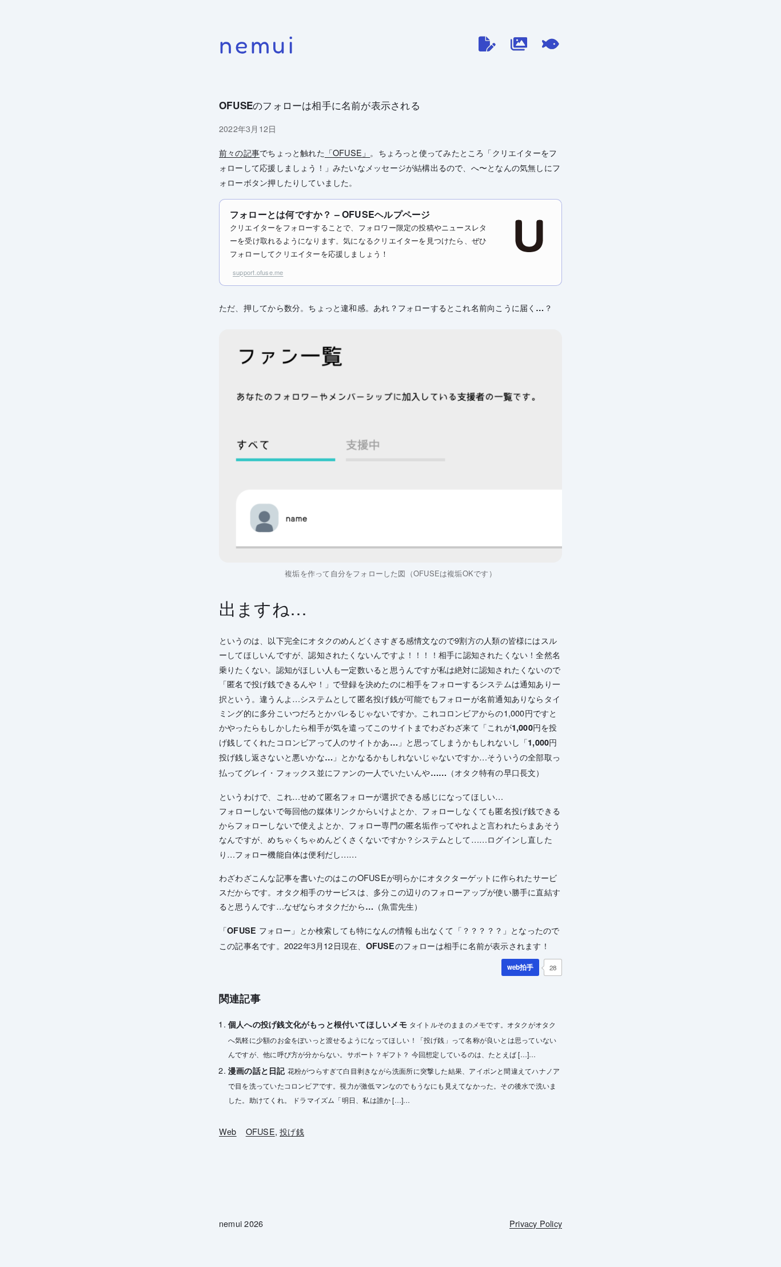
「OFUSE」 (347, 152)
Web (228, 1131)
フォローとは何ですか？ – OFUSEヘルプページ (330, 214)
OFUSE (260, 1131)
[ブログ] (487, 44)
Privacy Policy (535, 1223)
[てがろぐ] (550, 44)
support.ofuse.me (258, 272)
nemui (257, 44)
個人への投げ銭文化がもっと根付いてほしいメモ (317, 1024)
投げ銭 (292, 1131)
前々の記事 (239, 152)
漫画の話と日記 (256, 1070)
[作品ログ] (519, 44)
